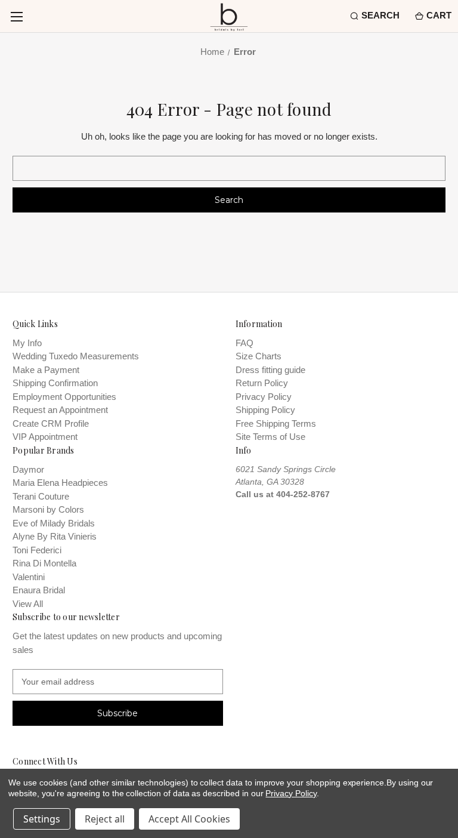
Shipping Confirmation (55, 383)
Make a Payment (46, 370)
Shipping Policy (265, 410)
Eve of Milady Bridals (54, 523)
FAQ (244, 343)
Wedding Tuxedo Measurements (76, 356)
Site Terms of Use (270, 437)
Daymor (28, 469)
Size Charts (258, 356)
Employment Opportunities (64, 397)
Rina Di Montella (44, 563)
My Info (27, 343)
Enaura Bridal (39, 590)
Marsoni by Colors (48, 509)
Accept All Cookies (189, 818)
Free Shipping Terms (276, 423)
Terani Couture (41, 496)
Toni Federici (37, 550)
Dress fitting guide (270, 370)
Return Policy (262, 383)
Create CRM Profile (51, 423)
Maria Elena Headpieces (60, 482)
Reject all (105, 818)
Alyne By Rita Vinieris (55, 536)
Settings (41, 818)
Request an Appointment (60, 410)
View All (28, 604)
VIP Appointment (45, 437)
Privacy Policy (264, 397)
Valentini (29, 577)
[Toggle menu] (16, 16)
